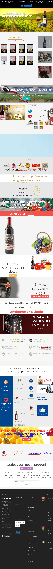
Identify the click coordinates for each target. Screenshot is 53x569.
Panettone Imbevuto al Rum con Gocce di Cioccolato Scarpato (49, 508)
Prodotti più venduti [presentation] (17, 41)
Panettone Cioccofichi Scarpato (49, 530)
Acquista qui (26, 439)
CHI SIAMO (17, 501)
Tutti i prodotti (32, 554)
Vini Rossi (30, 561)
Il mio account (32, 520)
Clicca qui (4, 407)
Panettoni (30, 547)
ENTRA (30, 213)
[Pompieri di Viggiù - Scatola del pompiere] (6, 399)
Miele (29, 543)
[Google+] (8, 527)
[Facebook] (3, 527)
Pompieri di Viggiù (33, 550)
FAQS (16, 514)
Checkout (30, 497)
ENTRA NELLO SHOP (26, 468)
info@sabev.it (42, 115)
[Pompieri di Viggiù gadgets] (31, 408)
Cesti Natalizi (31, 540)
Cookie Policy (28, 6)
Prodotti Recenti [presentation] (15, 37)
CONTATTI (17, 504)
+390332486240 (43, 110)
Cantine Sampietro (33, 536)
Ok (22, 6)
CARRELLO (31, 493)
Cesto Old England (49, 545)
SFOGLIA (26, 98)
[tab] (15, 38)
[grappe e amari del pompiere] (31, 395)
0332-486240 (21, 371)
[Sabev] (42, 410)
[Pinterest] (5, 527)
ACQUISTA (40, 328)
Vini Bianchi (31, 557)
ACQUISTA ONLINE (19, 497)
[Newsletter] (6, 382)
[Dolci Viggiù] (31, 388)
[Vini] (31, 380)
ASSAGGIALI (13, 275)
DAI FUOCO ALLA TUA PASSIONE (40, 296)
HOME (16, 493)
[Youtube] (10, 527)
